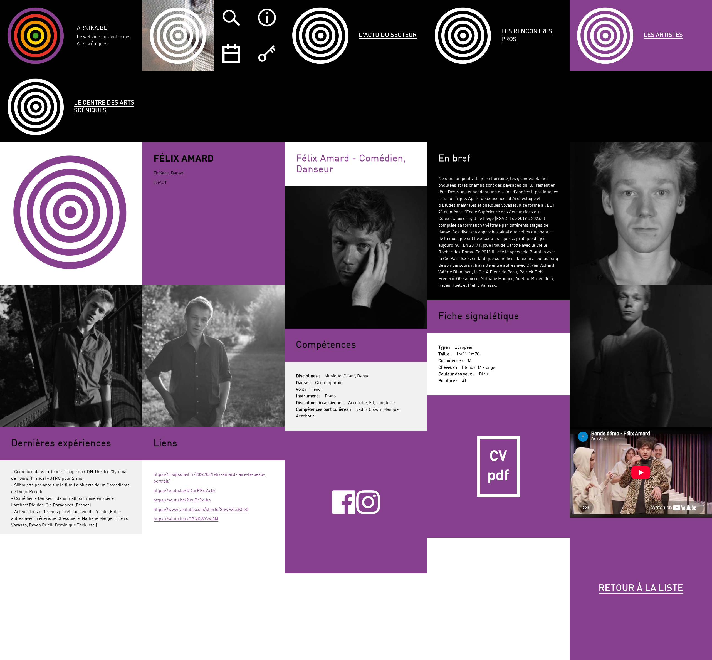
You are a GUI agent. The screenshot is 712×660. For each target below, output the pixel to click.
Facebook (344, 502)
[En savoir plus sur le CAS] (267, 18)
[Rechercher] (231, 18)
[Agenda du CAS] (231, 53)
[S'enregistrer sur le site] (267, 53)
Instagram (368, 502)
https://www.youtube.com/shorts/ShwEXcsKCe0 (201, 510)
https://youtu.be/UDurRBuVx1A (184, 491)
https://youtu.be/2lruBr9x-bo (182, 500)
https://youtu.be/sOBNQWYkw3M (186, 519)
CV (498, 466)
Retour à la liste (641, 588)
